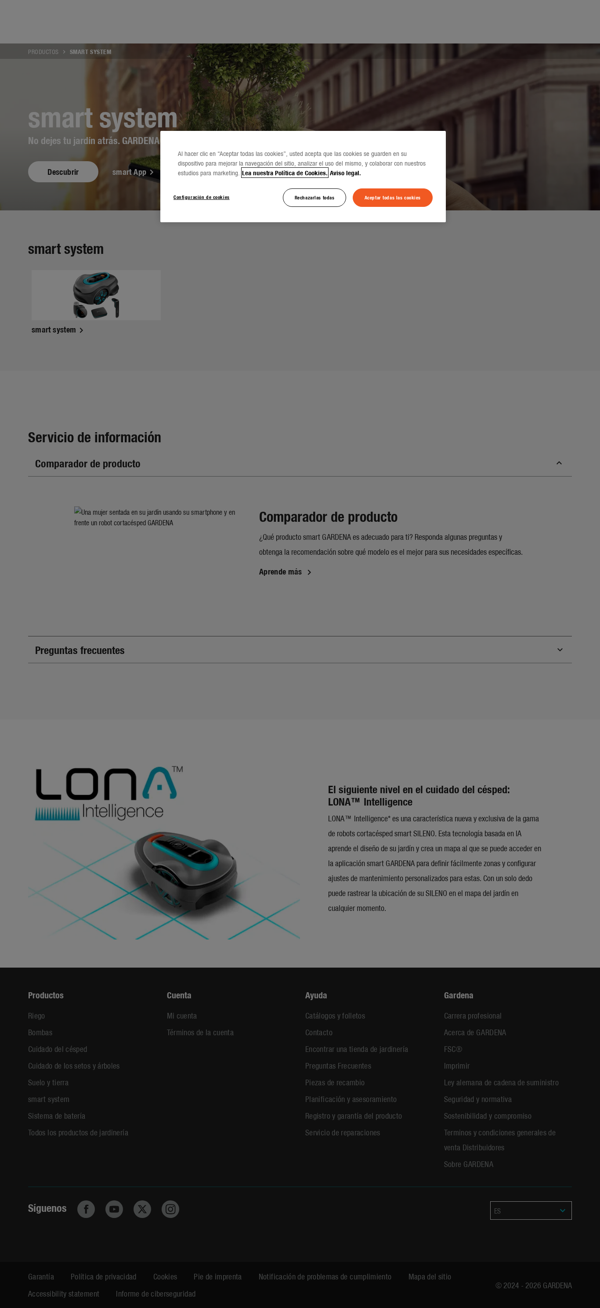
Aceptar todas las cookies (393, 197)
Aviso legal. (345, 172)
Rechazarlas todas (315, 197)
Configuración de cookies (201, 196)
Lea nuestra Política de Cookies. (285, 172)
